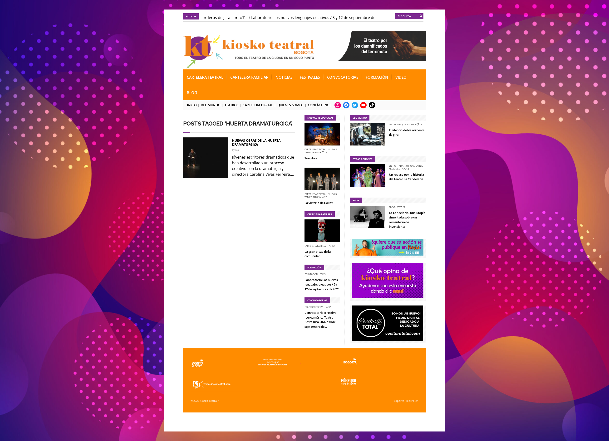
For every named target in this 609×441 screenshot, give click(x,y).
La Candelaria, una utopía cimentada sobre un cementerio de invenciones (407, 220)
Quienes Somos (290, 105)
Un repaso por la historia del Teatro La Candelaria (406, 176)
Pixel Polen (411, 400)
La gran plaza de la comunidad (317, 253)
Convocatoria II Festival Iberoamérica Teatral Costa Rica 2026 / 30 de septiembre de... (320, 319)
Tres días (310, 158)
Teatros (231, 105)
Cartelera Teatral (205, 77)
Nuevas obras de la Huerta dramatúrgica (256, 142)
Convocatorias (343, 77)
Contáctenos (319, 105)
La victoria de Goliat (318, 203)
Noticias (284, 77)
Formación (377, 77)
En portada (396, 165)
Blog (192, 92)
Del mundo (210, 105)
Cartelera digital (258, 105)
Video (401, 77)
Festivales (310, 77)
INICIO (192, 105)
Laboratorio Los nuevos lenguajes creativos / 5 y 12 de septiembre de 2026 (310, 17)
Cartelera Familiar (249, 77)
